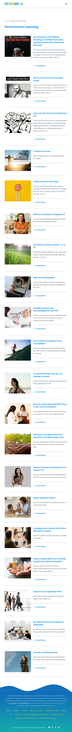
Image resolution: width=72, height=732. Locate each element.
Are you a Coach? (36, 711)
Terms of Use (24, 703)
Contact (25, 711)
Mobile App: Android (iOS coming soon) (36, 714)
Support (16, 711)
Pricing (64, 711)
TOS (10, 714)
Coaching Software (52, 711)
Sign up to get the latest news (26, 718)
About (8, 711)
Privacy (17, 714)
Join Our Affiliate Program (47, 718)
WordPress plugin (57, 714)
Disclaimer (13, 703)
